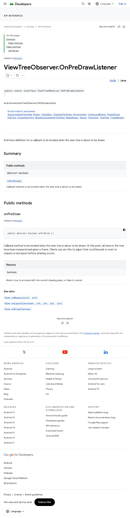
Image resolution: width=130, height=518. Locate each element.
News (6, 389)
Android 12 (9, 437)
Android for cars (96, 383)
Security (8, 378)
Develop (30, 26)
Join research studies (98, 427)
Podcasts (8, 399)
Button (36, 114)
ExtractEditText (26, 117)
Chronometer (79, 114)
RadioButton (72, 117)
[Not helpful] (123, 26)
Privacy (49, 389)
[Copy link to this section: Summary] (24, 154)
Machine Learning (55, 373)
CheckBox (46, 114)
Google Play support (98, 422)
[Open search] (83, 4)
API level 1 (18, 58)
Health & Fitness (54, 378)
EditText (12, 117)
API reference (13, 15)
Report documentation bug (101, 417)
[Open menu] (5, 4)
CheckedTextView (62, 114)
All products (10, 483)
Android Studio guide (56, 415)
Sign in (122, 3)
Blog (6, 394)
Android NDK (52, 435)
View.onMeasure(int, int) (21, 297)
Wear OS (92, 373)
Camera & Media (54, 383)
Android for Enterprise (15, 373)
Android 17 (9, 412)
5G (47, 394)
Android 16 (9, 417)
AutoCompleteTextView (20, 114)
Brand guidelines (33, 494)
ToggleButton (117, 117)
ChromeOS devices (98, 378)
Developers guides (55, 420)
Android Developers (13, 26)
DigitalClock (113, 114)
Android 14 (9, 427)
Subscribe (44, 502)
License (18, 494)
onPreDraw (13, 181)
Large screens (95, 368)
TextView (104, 117)
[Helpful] (119, 26)
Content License (92, 333)
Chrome (8, 468)
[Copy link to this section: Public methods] (35, 203)
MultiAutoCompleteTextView (50, 117)
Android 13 (9, 432)
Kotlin (113, 80)
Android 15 (9, 422)
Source (7, 383)
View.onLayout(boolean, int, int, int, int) (33, 303)
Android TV (93, 389)
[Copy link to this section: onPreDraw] (23, 214)
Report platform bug (98, 412)
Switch (83, 117)
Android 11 (9, 442)
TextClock (93, 117)
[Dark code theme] (124, 230)
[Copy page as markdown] (18, 75)
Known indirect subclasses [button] (66, 114)
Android (8, 368)
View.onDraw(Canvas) (18, 309)
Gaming (50, 368)
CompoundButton (97, 114)
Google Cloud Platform (15, 478)
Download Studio (54, 430)
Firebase (8, 473)
